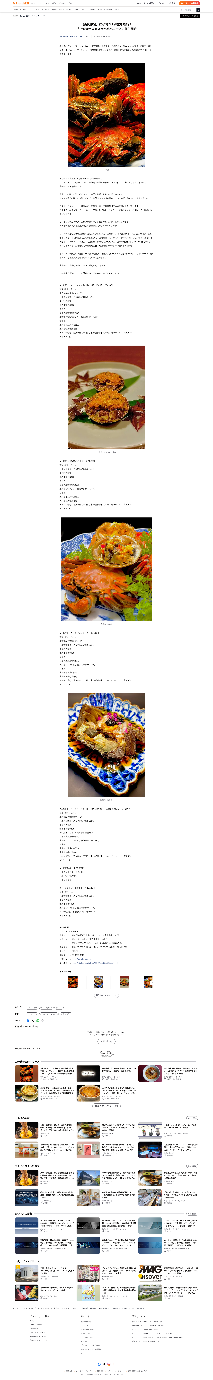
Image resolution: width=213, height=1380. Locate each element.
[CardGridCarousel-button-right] (152, 983)
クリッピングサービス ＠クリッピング (147, 1322)
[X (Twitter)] (33, 1020)
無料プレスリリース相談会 (91, 1349)
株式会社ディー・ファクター (71, 37)
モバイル (101, 9)
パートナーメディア (37, 1332)
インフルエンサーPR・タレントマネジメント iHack (152, 1333)
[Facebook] (28, 1020)
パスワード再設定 (88, 1329)
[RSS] (113, 1364)
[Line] (37, 1020)
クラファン (118, 9)
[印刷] (42, 1020)
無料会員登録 (86, 1322)
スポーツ (76, 9)
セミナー (84, 1353)
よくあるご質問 (87, 1337)
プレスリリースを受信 (166, 3)
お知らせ (84, 1341)
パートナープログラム (85, 1371)
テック (93, 9)
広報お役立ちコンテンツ (39, 1340)
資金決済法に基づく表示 (137, 1371)
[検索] (198, 10)
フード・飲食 (32, 1008)
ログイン (84, 1326)
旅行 (37, 9)
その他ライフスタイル (49, 1014)
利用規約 (100, 1371)
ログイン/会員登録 (191, 3)
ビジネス (85, 9)
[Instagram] (108, 1364)
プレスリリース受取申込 (90, 1345)
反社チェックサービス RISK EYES (145, 1341)
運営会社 (69, 1371)
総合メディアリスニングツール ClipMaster (148, 1326)
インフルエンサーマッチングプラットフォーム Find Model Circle (157, 1337)
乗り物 (109, 9)
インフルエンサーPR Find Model (145, 1329)
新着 (16, 9)
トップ (15, 1308)
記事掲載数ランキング (38, 1336)
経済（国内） (66, 1014)
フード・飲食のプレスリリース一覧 (36, 1308)
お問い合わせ (106, 1041)
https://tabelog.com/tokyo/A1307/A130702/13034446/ (95, 963)
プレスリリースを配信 (145, 3)
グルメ (31, 9)
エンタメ (23, 9)
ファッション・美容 (49, 9)
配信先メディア (36, 1328)
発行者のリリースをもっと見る (106, 1106)
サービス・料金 (36, 1325)
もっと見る (192, 1118)
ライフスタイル (65, 9)
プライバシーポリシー (116, 1371)
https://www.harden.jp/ (81, 959)
